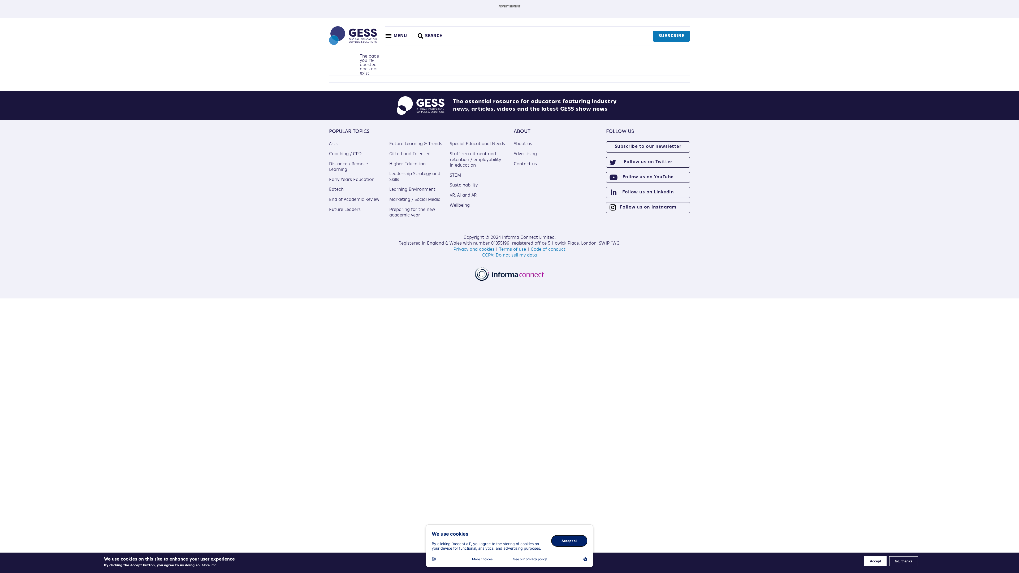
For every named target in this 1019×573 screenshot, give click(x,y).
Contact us (525, 164)
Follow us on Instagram (648, 207)
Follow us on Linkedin (648, 192)
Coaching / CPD (345, 154)
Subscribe (671, 36)
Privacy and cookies (474, 250)
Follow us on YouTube (648, 177)
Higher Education (407, 164)
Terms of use (512, 250)
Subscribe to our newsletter (648, 147)
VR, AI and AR (463, 195)
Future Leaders (345, 210)
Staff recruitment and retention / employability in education (475, 160)
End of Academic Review (354, 200)
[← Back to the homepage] (353, 44)
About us (523, 144)
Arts (333, 144)
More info (209, 565)
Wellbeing (460, 205)
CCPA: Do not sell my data (509, 255)
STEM (455, 175)
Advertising (525, 154)
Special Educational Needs (477, 144)
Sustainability (464, 185)
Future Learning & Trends (415, 144)
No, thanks (903, 561)
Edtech (336, 190)
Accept (875, 561)
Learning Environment (412, 190)
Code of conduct (548, 250)
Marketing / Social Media (415, 200)
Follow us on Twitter (648, 162)
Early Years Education (351, 180)
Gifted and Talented (409, 154)
